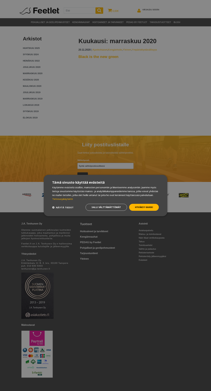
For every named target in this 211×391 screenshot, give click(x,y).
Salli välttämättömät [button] (106, 207)
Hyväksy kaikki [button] (144, 207)
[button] (63, 207)
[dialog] (105, 195)
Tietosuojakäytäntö (62, 198)
